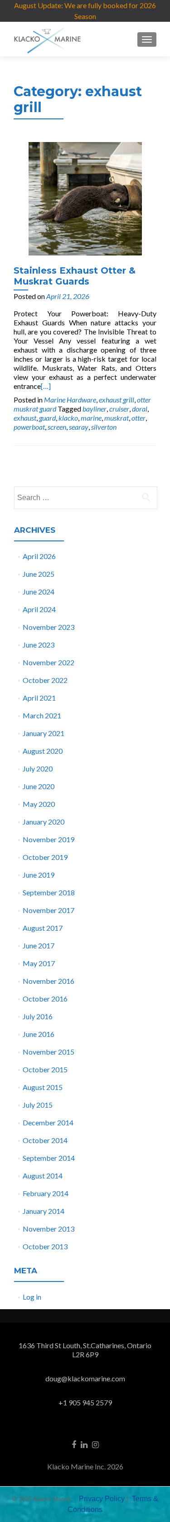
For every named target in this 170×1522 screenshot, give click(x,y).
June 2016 (38, 1034)
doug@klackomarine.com (85, 1378)
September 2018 (49, 892)
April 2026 (39, 556)
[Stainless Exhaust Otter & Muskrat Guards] (85, 197)
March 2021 (42, 715)
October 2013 (45, 1246)
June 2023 (38, 644)
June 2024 (38, 591)
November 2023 (48, 627)
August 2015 (43, 1087)
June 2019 (38, 874)
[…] (46, 386)
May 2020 (39, 804)
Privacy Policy (102, 1498)
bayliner (95, 408)
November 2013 (48, 1228)
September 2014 (49, 1158)
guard (47, 417)
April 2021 (39, 697)
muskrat (116, 417)
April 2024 (39, 609)
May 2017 (39, 963)
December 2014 (48, 1122)
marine (91, 417)
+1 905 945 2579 (85, 1402)
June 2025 (38, 574)
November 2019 (48, 839)
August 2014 (43, 1175)
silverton (104, 426)
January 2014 (43, 1211)
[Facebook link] (74, 1444)
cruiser (119, 408)
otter (138, 417)
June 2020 (38, 786)
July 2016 (38, 1016)
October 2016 (45, 998)
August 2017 (43, 927)
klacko (68, 417)
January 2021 (43, 733)
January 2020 (43, 821)
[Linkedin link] (84, 1444)
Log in (32, 1296)
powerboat (29, 426)
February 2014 (45, 1193)
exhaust (25, 417)
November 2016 (48, 981)
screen (57, 426)
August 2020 (43, 750)
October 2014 (45, 1140)
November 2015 (48, 1051)
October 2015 (45, 1069)
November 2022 (48, 662)
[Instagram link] (95, 1444)
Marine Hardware (70, 399)
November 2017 (48, 910)
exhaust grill (116, 399)
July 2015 (38, 1104)
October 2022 (45, 680)
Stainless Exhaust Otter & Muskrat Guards (75, 276)
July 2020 (38, 768)
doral (139, 408)
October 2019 (45, 857)
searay (78, 426)
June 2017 (38, 945)
